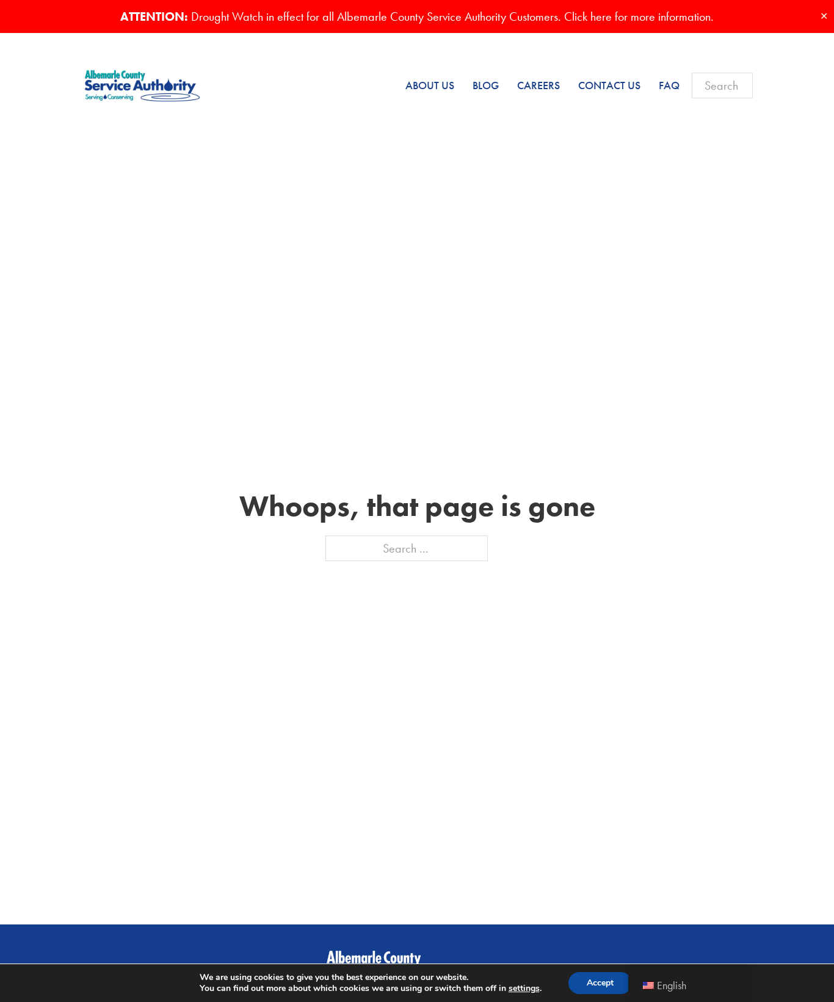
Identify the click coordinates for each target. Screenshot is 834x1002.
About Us (429, 85)
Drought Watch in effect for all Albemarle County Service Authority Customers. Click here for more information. (417, 16)
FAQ (669, 85)
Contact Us (609, 85)
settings (524, 988)
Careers (538, 85)
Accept (600, 983)
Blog (486, 85)
